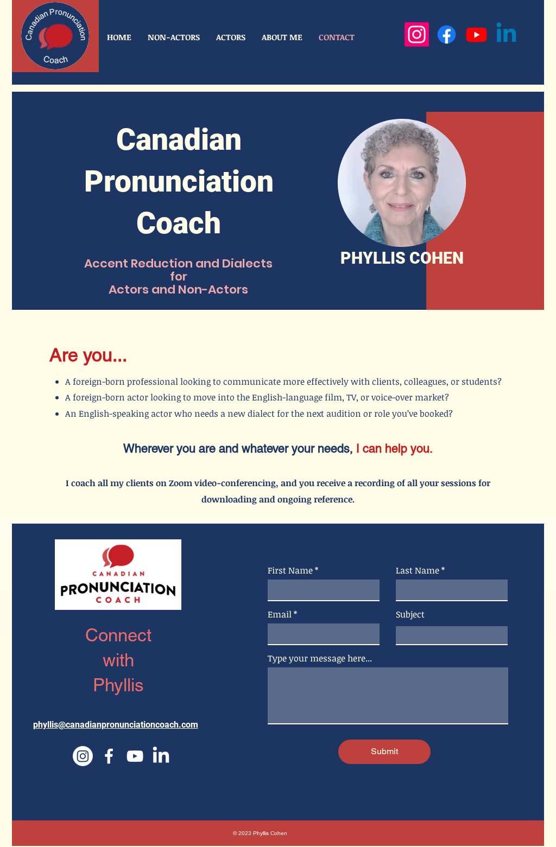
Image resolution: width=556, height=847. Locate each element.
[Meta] (446, 34)
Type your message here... (320, 658)
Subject (410, 614)
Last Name (417, 570)
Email (280, 614)
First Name (290, 570)
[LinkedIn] (506, 34)
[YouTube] (476, 34)
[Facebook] (109, 756)
